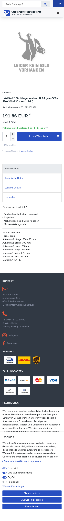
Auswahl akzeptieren (32, 499)
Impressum (36, 461)
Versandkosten (26, 155)
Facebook (12, 347)
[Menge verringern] (12, 142)
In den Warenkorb (38, 139)
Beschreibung (12, 172)
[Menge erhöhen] (12, 137)
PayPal (11, 477)
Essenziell (13, 468)
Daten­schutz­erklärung (15, 461)
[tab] (32, 172)
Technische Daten (14, 182)
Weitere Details (13, 191)
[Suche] (45, 4)
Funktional (13, 481)
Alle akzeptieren (32, 493)
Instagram (13, 339)
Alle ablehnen (32, 506)
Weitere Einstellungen (13, 486)
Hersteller (10, 201)
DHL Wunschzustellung (20, 472)
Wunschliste (11, 149)
